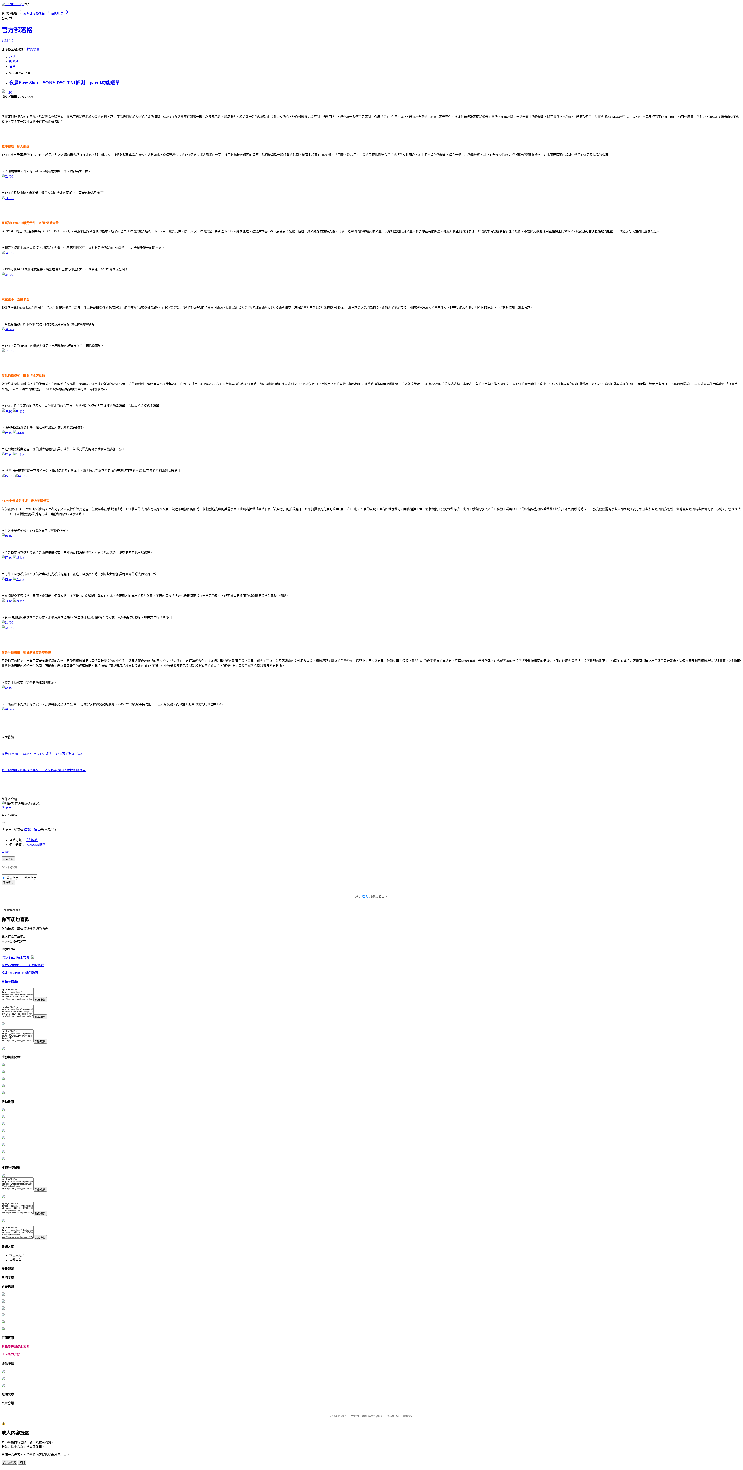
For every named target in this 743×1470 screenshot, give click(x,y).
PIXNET (342, 1416)
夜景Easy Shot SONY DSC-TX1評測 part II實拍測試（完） (43, 753)
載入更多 (8, 859)
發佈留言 (8, 882)
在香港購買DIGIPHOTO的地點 (23, 965)
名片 (12, 66)
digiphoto (7, 807)
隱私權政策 (393, 1416)
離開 (22, 1462)
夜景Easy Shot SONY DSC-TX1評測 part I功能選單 (64, 82)
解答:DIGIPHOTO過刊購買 (20, 973)
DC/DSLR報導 (35, 844)
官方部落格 (17, 30)
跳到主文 (8, 40)
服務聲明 (408, 1416)
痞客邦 (28, 829)
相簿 (12, 57)
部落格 (14, 61)
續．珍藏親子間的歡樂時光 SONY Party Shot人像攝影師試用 (44, 770)
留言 (37, 829)
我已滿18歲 (9, 1462)
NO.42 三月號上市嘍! (16, 957)
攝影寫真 (33, 49)
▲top (5, 851)
